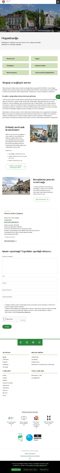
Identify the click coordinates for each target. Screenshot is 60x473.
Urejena (5, 378)
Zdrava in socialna (8, 383)
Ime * (3, 276)
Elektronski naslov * (7, 290)
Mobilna (5, 380)
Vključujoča (6, 385)
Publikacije (5, 364)
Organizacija (34, 357)
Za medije (5, 367)
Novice (4, 357)
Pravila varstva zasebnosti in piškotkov (30, 455)
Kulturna (5, 390)
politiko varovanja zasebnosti (37, 465)
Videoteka (6, 359)
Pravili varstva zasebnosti (23, 312)
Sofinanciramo (35, 362)
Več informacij (41, 199)
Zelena (4, 375)
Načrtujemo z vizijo (36, 375)
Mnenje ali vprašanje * (7, 256)
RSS (30, 458)
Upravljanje (34, 359)
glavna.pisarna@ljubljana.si (11, 222)
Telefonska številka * (7, 297)
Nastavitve (44, 469)
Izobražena (6, 388)
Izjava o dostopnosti (30, 453)
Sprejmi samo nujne (30, 469)
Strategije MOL (35, 378)
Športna (5, 393)
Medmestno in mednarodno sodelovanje (42, 364)
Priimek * (4, 283)
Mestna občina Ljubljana (13, 213)
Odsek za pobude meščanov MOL (15, 166)
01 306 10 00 (8, 220)
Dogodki (5, 362)
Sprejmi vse (16, 469)
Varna (4, 395)
